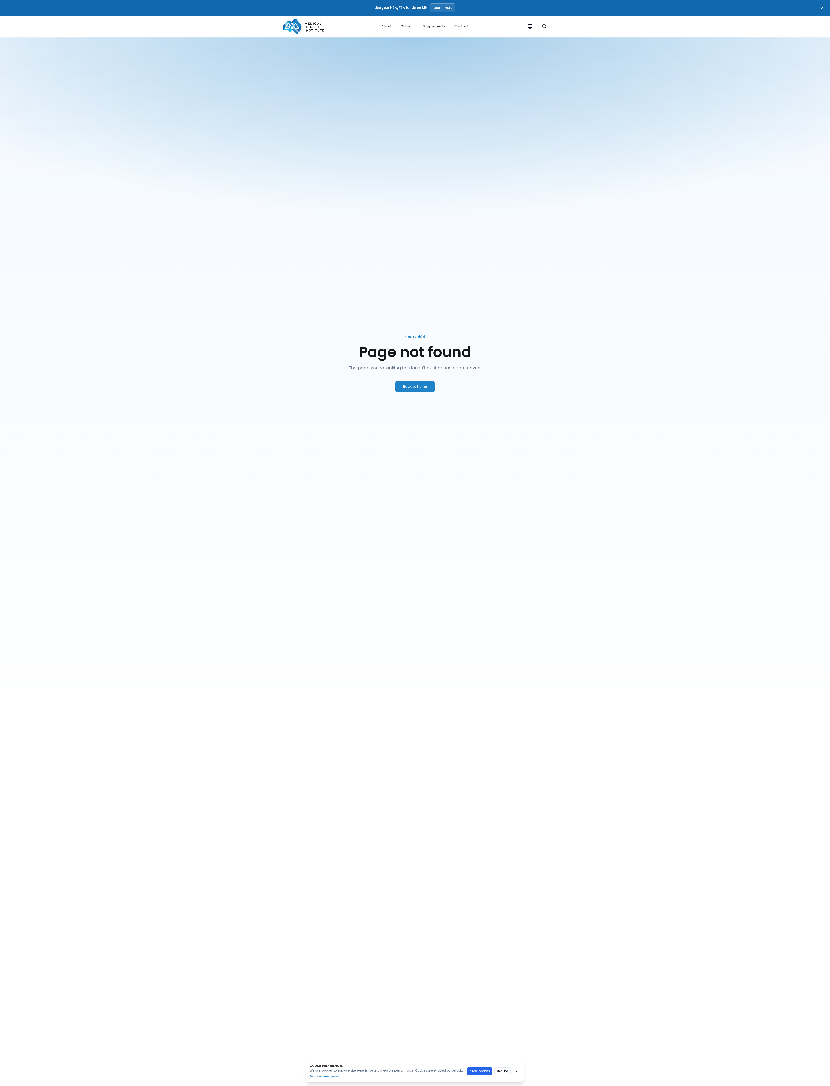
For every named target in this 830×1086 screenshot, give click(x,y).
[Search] (544, 26)
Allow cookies (479, 1071)
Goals (405, 26)
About (386, 26)
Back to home (415, 386)
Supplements (434, 26)
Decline (502, 1071)
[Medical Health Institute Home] (302, 26)
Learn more (442, 7)
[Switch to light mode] (530, 26)
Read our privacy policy (324, 1076)
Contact (461, 26)
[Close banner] (822, 8)
